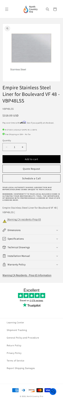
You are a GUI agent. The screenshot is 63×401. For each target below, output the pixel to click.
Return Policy (14, 345)
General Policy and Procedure (23, 337)
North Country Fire (35, 396)
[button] (6, 9)
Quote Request (31, 168)
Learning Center (15, 322)
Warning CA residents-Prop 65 (24, 219)
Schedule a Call (31, 178)
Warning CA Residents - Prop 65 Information (27, 275)
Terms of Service (15, 360)
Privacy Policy (14, 352)
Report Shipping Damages (21, 368)
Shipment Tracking (17, 330)
